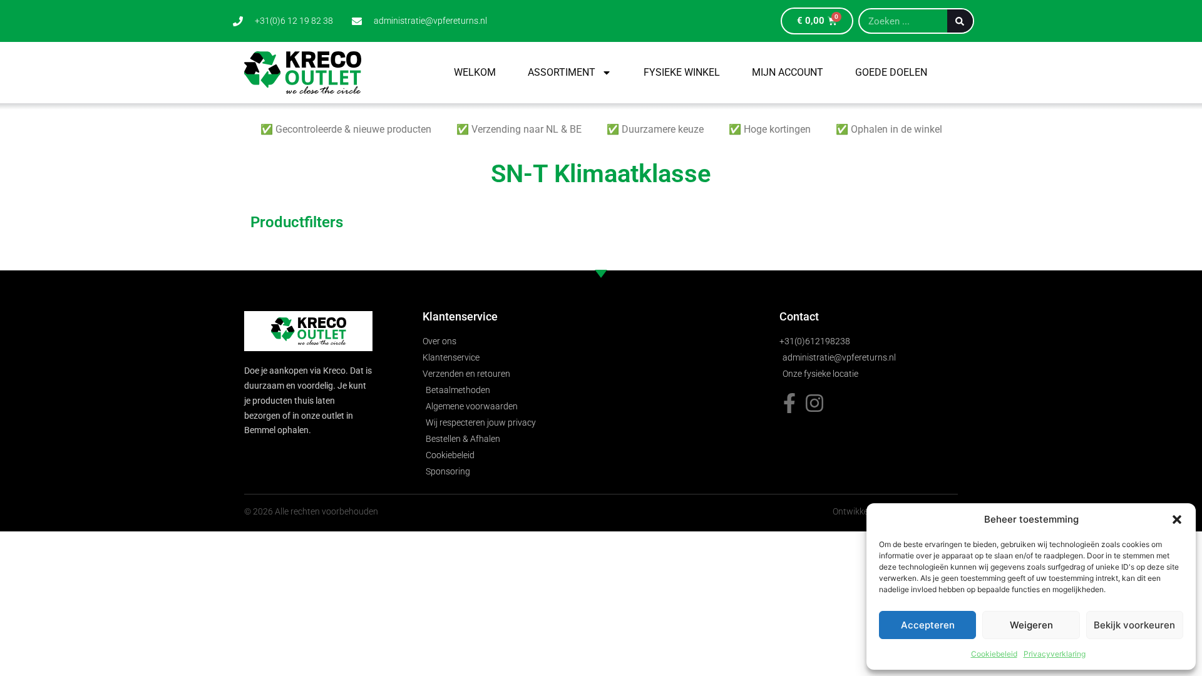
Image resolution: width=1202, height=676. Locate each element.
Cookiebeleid (994, 653)
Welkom (475, 72)
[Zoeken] (960, 21)
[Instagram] (814, 403)
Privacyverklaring (1055, 653)
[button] (1177, 519)
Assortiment (561, 72)
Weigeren (1031, 625)
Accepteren (928, 625)
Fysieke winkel (682, 72)
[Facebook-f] (789, 403)
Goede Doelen (891, 72)
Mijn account (787, 72)
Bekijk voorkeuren (1134, 625)
